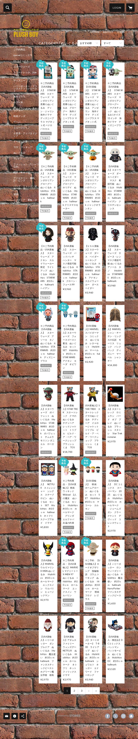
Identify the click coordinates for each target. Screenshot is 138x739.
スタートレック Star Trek (25, 73)
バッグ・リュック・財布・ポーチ (25, 187)
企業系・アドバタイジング (25, 134)
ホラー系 (18, 102)
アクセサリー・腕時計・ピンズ (24, 179)
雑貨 (15, 194)
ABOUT (108, 32)
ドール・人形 (20, 141)
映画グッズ (19, 116)
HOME (95, 32)
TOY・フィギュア (22, 147)
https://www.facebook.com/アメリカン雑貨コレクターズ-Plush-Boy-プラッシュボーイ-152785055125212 (107, 716)
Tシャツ (17, 158)
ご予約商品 (19, 49)
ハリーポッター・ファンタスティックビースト (25, 88)
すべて (107, 43)
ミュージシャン (21, 127)
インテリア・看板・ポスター (25, 201)
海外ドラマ (19, 96)
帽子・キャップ (21, 172)
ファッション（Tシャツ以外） (26, 165)
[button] (117, 7)
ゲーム (17, 122)
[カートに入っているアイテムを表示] (130, 7)
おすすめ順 (86, 43)
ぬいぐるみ (19, 153)
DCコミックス (21, 61)
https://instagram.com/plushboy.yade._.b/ (123, 716)
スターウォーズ (21, 66)
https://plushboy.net (131, 716)
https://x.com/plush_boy (115, 716)
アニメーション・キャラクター (25, 109)
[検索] (7, 7)
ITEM (121, 32)
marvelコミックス (22, 55)
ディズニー (19, 80)
